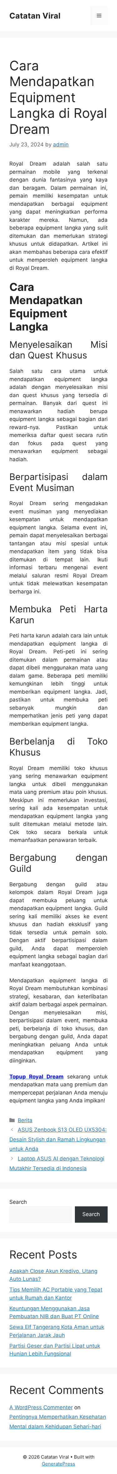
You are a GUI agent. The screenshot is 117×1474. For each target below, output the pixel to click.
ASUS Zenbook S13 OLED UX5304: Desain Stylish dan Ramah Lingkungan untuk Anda (58, 1139)
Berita (25, 1120)
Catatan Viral (35, 15)
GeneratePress (58, 1464)
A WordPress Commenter (41, 1407)
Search (18, 1202)
